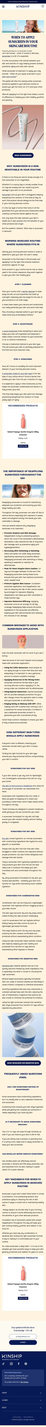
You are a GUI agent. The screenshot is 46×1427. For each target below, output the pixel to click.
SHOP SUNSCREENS (23, 155)
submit (23, 1342)
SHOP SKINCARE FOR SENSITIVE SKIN (23, 1063)
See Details (24, 1382)
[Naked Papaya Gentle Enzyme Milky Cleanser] (23, 421)
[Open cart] (43, 6)
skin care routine (9, 77)
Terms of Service (28, 1417)
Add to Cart (23, 446)
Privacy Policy (17, 1417)
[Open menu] (3, 6)
